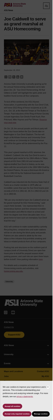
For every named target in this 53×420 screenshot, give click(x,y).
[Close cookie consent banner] (48, 387)
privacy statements (25, 396)
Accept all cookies (12, 406)
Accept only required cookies (17, 414)
